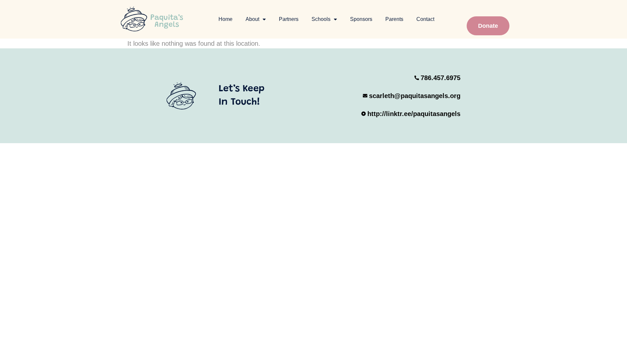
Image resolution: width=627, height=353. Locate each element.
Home (225, 19)
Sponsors (361, 19)
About (252, 19)
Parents (394, 19)
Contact (425, 19)
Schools (321, 19)
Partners (288, 19)
